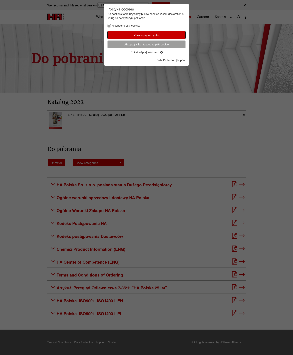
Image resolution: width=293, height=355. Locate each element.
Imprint (181, 60)
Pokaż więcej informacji (145, 52)
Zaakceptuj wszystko (146, 35)
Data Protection (166, 60)
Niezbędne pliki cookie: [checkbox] (126, 25)
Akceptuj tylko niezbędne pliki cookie (146, 44)
